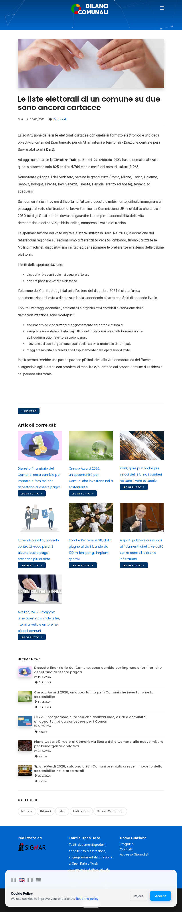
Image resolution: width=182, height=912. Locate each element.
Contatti (126, 849)
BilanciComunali (110, 811)
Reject (138, 896)
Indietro (30, 411)
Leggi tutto (30, 493)
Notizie (27, 811)
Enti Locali (60, 119)
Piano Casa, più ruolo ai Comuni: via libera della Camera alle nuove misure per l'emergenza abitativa (98, 743)
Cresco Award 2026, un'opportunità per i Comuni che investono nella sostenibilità (94, 694)
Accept (160, 896)
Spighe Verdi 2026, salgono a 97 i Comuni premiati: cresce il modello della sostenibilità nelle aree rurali (98, 768)
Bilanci (45, 811)
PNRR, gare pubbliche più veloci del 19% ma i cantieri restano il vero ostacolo (141, 474)
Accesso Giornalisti (134, 854)
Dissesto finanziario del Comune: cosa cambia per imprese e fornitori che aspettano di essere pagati (98, 669)
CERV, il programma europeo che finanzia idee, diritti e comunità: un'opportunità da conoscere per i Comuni (90, 719)
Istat (62, 811)
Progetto (127, 844)
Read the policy (87, 898)
